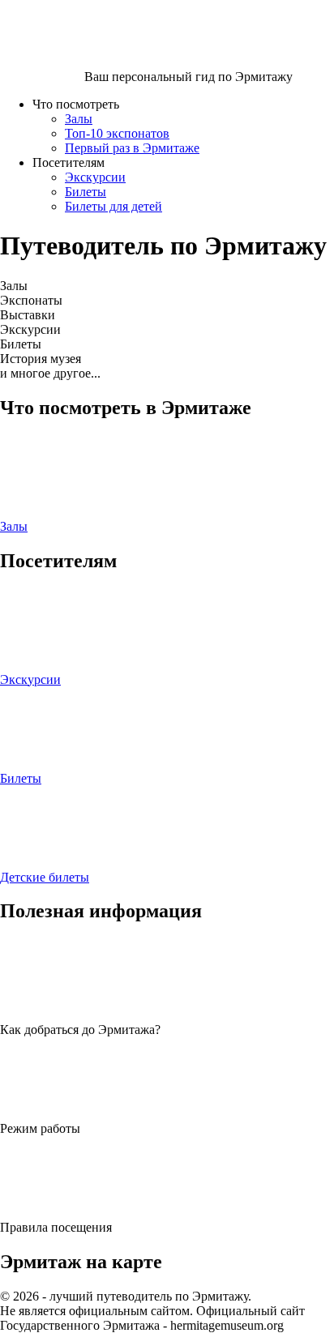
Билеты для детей (113, 206)
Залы (78, 119)
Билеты (85, 192)
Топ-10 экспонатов (117, 133)
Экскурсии (95, 177)
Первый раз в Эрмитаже (132, 148)
